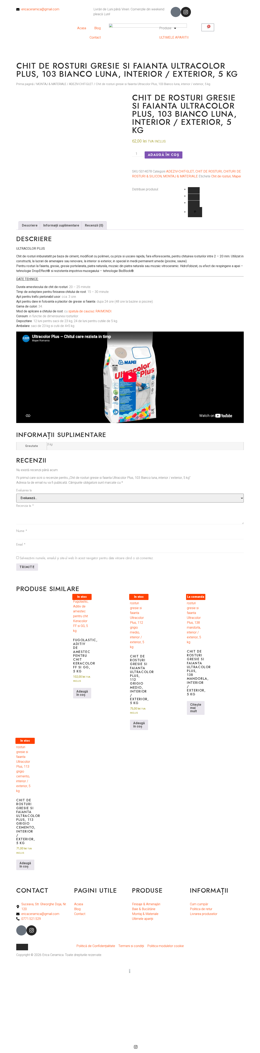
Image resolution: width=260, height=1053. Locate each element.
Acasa (81, 28)
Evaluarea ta (24, 490)
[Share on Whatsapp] (194, 197)
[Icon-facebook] (176, 12)
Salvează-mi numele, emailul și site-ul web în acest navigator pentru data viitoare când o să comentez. (87, 558)
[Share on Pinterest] (195, 212)
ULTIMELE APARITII (174, 37)
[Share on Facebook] (194, 190)
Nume (21, 531)
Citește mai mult (195, 708)
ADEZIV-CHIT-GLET (81, 84)
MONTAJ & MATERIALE (51, 84)
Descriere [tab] (30, 225)
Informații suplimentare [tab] (61, 225)
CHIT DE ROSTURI (208, 171)
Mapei (236, 176)
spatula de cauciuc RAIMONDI (90, 311)
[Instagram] (186, 12)
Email (21, 544)
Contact (95, 37)
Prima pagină (25, 84)
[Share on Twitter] (194, 204)
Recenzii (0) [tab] (94, 225)
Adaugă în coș (163, 154)
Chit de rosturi (221, 176)
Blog (97, 28)
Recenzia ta (25, 505)
